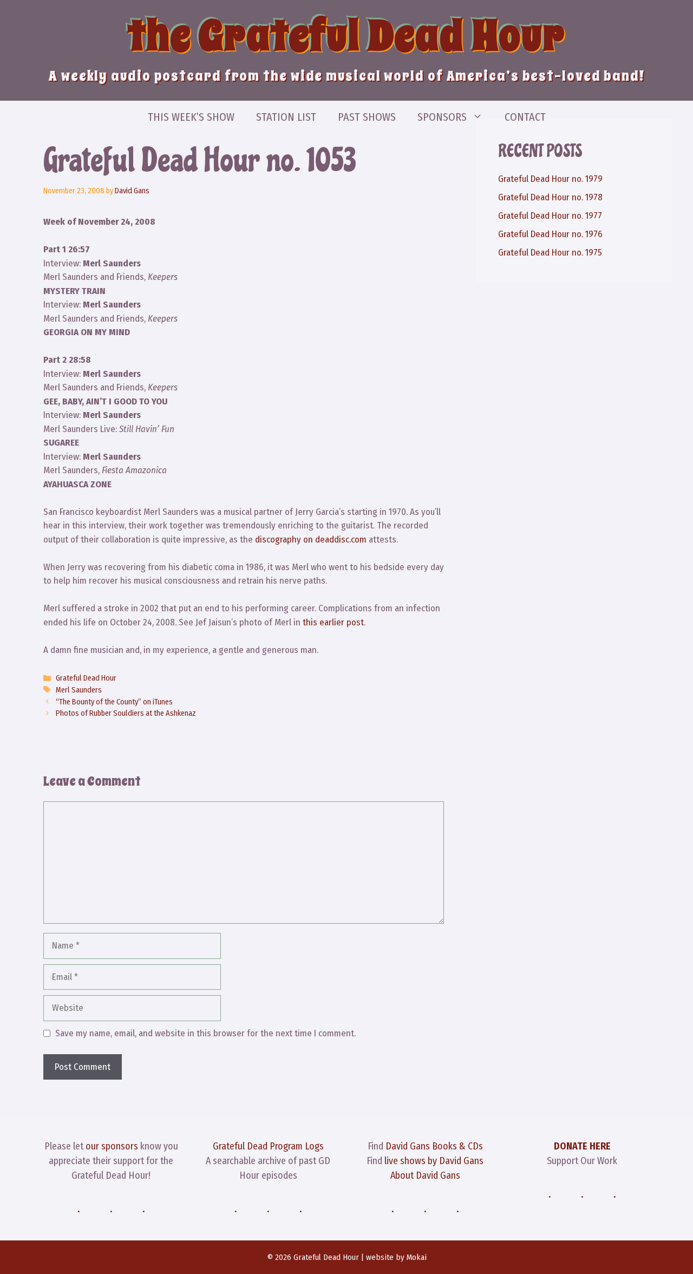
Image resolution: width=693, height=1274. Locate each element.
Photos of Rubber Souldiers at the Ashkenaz (126, 713)
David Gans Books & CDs (434, 1146)
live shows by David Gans (433, 1161)
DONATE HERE (582, 1146)
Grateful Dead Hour (86, 678)
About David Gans (425, 1175)
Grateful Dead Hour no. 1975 (550, 252)
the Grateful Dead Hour (346, 35)
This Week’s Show (191, 116)
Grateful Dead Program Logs (268, 1146)
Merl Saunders (79, 690)
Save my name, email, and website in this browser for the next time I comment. (205, 1033)
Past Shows (367, 116)
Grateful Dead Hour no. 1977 (550, 215)
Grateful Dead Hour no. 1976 (550, 234)
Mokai (417, 1257)
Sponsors (442, 116)
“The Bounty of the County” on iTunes (114, 702)
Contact (525, 116)
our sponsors (112, 1146)
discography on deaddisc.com (311, 539)
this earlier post (333, 622)
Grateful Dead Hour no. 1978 (550, 197)
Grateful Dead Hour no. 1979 (550, 179)
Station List (286, 116)
